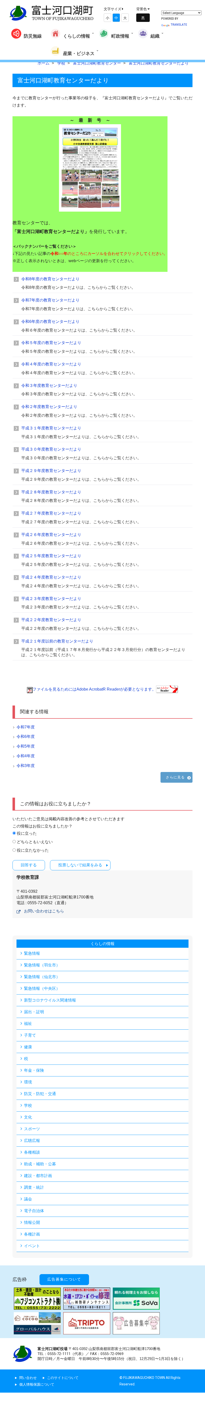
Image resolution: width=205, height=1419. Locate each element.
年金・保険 (34, 1070)
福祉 (28, 1023)
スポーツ (32, 1129)
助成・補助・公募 (40, 1164)
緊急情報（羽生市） (42, 965)
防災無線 (33, 36)
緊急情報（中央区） (42, 988)
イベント (32, 1246)
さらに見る (175, 777)
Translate (178, 24)
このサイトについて (62, 1378)
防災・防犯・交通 (40, 1094)
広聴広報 (32, 1140)
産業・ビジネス (78, 53)
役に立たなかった (33, 850)
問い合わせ (28, 1378)
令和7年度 (25, 727)
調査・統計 (34, 1187)
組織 (155, 36)
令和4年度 (25, 756)
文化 (28, 1117)
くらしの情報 (76, 36)
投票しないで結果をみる (80, 865)
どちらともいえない (35, 842)
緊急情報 (32, 953)
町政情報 (120, 36)
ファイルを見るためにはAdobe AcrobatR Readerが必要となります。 (94, 689)
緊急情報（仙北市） (42, 977)
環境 (28, 1082)
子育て (30, 1035)
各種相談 (32, 1152)
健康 (28, 1047)
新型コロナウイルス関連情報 (50, 1000)
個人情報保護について (36, 1384)
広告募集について (64, 1279)
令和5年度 (25, 746)
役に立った (27, 833)
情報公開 (32, 1222)
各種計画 (32, 1234)
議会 (28, 1199)
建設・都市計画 (38, 1176)
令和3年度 (25, 766)
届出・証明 (34, 1012)
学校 (28, 1105)
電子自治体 (34, 1211)
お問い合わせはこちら (44, 911)
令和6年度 (25, 736)
